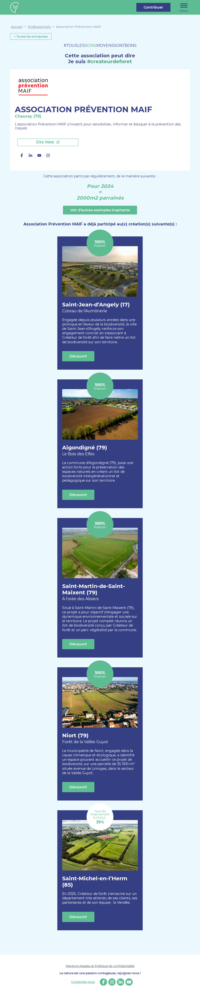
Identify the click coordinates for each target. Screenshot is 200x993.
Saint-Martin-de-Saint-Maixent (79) (93, 592)
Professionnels (39, 27)
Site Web (45, 142)
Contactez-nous (83, 982)
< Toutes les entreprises (31, 36)
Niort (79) (85, 738)
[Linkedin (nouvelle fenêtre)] (30, 156)
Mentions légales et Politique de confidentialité (100, 966)
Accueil (17, 27)
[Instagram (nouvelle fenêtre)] (48, 156)
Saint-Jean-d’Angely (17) (96, 307)
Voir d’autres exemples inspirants (100, 210)
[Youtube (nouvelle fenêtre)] (39, 156)
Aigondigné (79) (84, 450)
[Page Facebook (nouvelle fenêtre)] (22, 156)
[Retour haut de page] (193, 986)
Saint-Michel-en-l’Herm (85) (94, 881)
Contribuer (153, 7)
